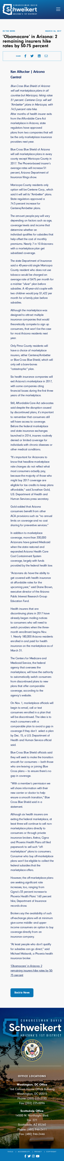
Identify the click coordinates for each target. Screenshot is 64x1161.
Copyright (51, 1152)
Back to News (22, 992)
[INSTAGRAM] (33, 1156)
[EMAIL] (46, 56)
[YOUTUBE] (38, 1156)
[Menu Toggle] (58, 9)
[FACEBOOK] (25, 56)
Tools (10, 1152)
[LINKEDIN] (39, 56)
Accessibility (24, 1152)
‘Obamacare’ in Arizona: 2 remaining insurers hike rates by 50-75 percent (31, 970)
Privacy (38, 1152)
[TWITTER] (32, 56)
